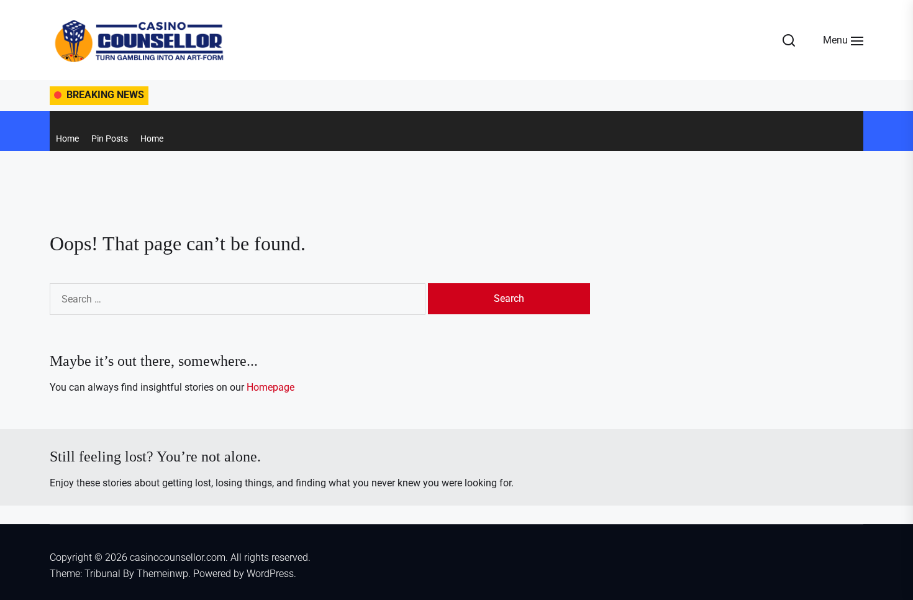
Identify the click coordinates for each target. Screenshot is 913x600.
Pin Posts (109, 138)
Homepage (270, 387)
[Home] (53, 118)
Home (67, 138)
